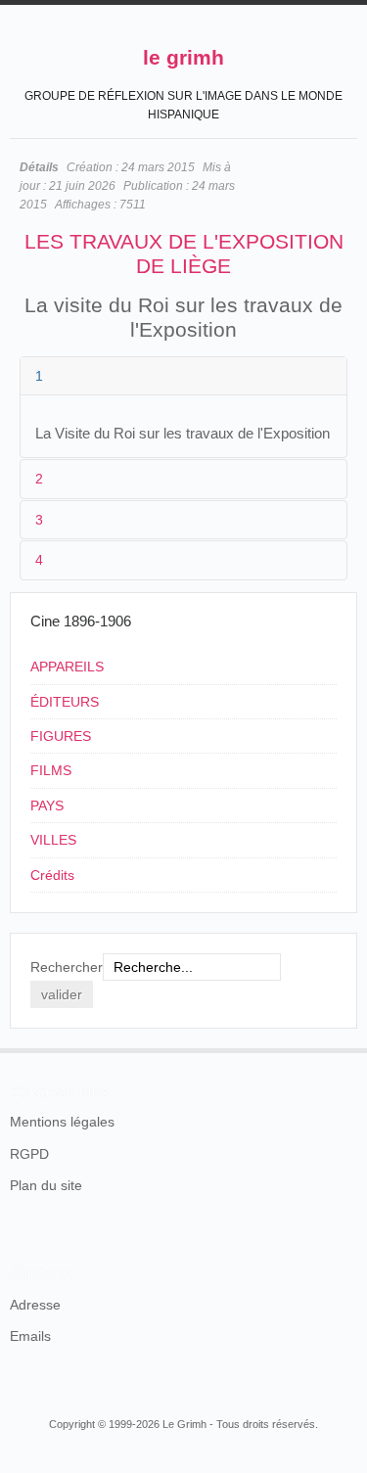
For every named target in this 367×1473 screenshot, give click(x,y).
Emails (30, 1336)
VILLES (53, 840)
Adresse (35, 1304)
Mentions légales (62, 1121)
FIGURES (60, 736)
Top (345, 1048)
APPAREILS (67, 666)
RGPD (29, 1154)
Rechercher (66, 967)
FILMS (50, 770)
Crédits (52, 875)
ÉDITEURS (64, 702)
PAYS (47, 805)
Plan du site (46, 1185)
